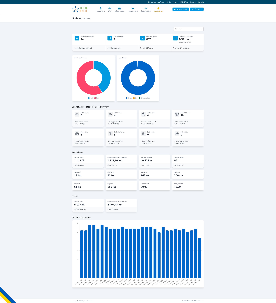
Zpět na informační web (156, 2)
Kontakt (201, 2)
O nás (169, 2)
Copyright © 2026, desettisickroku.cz (83, 301)
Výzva (175, 2)
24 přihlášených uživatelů (83, 48)
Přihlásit (198, 9)
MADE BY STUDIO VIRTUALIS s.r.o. (193, 301)
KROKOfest (184, 2)
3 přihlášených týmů (114, 48)
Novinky (193, 2)
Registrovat (182, 9)
